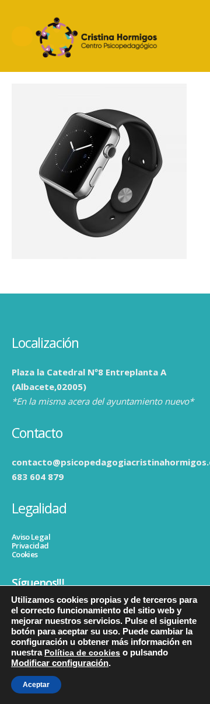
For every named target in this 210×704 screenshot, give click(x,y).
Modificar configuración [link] (59, 663)
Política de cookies (82, 652)
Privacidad (30, 545)
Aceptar (36, 685)
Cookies (24, 554)
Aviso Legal (31, 537)
